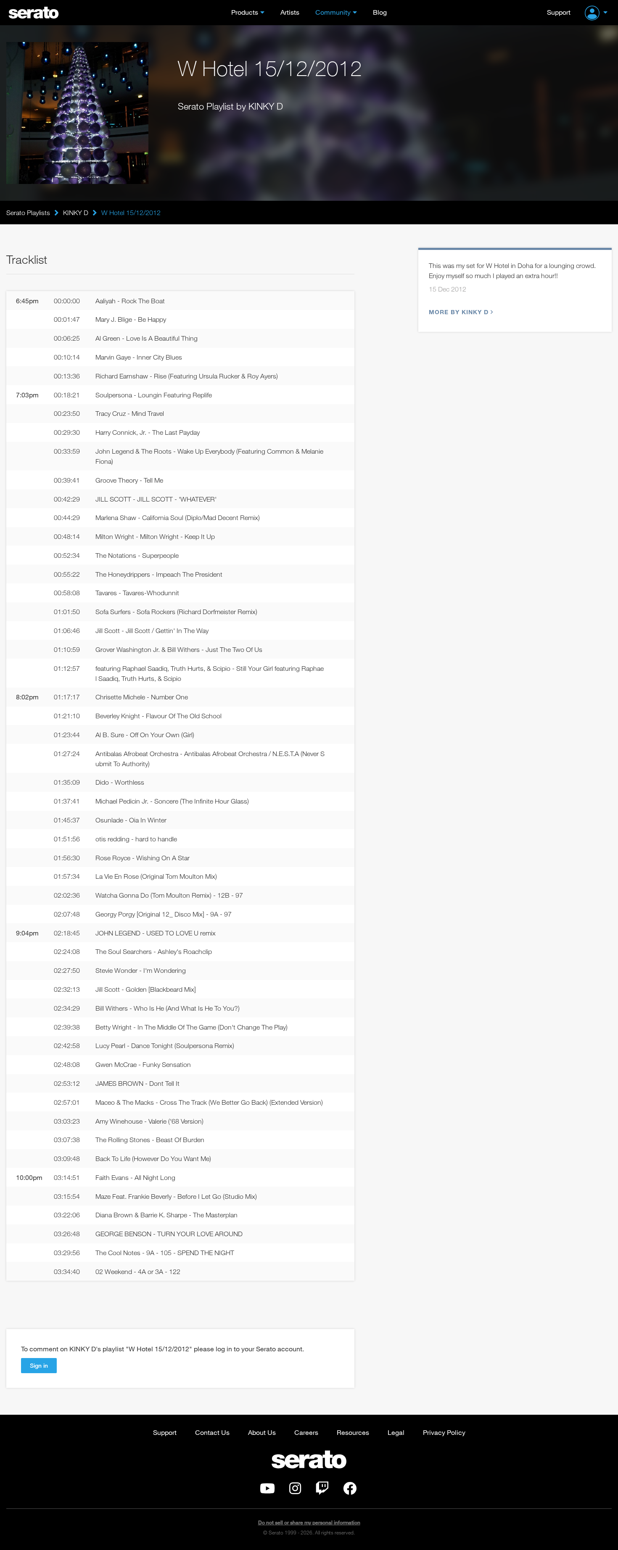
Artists (289, 12)
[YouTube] (267, 1491)
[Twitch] (322, 1491)
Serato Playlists (28, 212)
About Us (262, 1432)
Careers (306, 1432)
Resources (353, 1432)
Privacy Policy (444, 1432)
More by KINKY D (459, 311)
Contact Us (212, 1432)
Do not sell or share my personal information (309, 1522)
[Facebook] (350, 1491)
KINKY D (75, 212)
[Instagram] (295, 1491)
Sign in (39, 1365)
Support (558, 12)
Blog (380, 12)
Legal (396, 1432)
